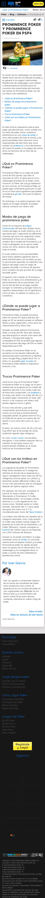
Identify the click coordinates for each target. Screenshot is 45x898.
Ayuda (5, 659)
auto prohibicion (32, 835)
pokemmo (18, 146)
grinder (18, 194)
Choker (24, 540)
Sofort (12, 808)
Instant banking (32, 808)
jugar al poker (27, 361)
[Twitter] (19, 762)
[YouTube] (25, 762)
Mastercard (32, 780)
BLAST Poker (8, 720)
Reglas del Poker (10, 708)
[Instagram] (32, 762)
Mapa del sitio (9, 668)
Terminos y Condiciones (14, 687)
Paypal (32, 788)
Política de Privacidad (13, 684)
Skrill (12, 799)
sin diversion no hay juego (33, 826)
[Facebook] (12, 762)
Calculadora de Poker (13, 699)
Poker (4, 14)
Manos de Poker (10, 705)
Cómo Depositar (10, 641)
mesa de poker (29, 135)
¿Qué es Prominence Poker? (18, 98)
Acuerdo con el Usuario (13, 681)
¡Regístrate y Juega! (23, 746)
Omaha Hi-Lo (8, 723)
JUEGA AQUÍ (38, 4)
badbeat (35, 392)
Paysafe (32, 799)
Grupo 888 (7, 665)
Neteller (12, 789)
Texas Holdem (35, 512)
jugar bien (12, 835)
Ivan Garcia (14, 68)
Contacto (6, 662)
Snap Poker (7, 730)
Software (21, 14)
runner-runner (17, 438)
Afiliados (6, 656)
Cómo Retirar (8, 644)
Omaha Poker (9, 727)
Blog (12, 14)
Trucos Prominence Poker (17, 114)
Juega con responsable (10, 826)
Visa (12, 780)
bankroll (6, 530)
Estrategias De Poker (12, 702)
